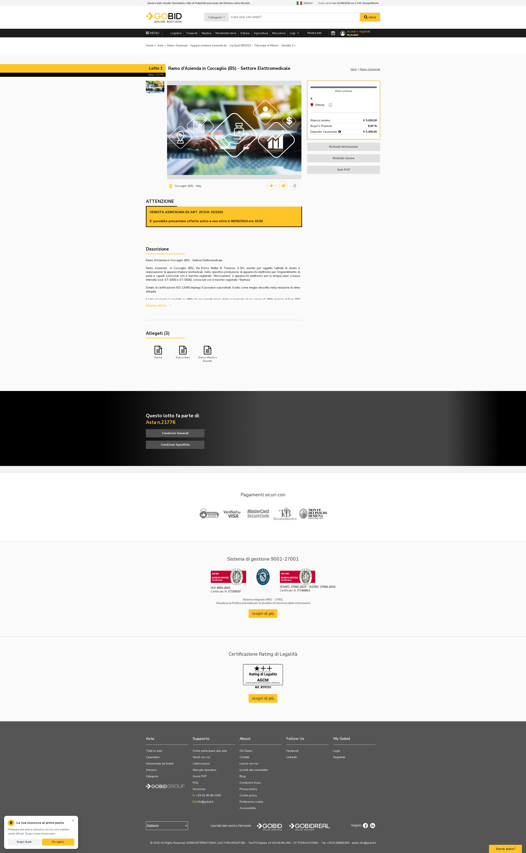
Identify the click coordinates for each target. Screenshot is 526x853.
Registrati (339, 757)
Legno (294, 33)
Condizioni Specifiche (175, 445)
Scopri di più (24, 842)
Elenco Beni (183, 357)
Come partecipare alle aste (210, 751)
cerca (372, 17)
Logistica (176, 33)
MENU (154, 33)
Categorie (215, 17)
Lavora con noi (249, 764)
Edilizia (245, 33)
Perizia (158, 357)
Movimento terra (226, 33)
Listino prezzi (201, 764)
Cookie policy (248, 795)
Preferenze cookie (251, 802)
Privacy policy (248, 789)
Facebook (292, 751)
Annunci (151, 770)
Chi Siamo (246, 751)
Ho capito (58, 842)
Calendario (153, 757)
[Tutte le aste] (333, 33)
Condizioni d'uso (250, 783)
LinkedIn (291, 757)
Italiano (307, 3)
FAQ (195, 783)
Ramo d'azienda (370, 69)
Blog (243, 776)
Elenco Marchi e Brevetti (207, 359)
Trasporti (191, 33)
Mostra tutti (314, 33)
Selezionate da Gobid (159, 764)
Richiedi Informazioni (343, 147)
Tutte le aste (154, 751)
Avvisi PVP (199, 776)
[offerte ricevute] (330, 105)
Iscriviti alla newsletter (254, 770)
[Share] (283, 185)
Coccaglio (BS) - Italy (187, 186)
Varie (353, 69)
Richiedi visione (343, 158)
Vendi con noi (201, 757)
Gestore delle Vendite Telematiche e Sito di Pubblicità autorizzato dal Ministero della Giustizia (198, 3)
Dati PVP (343, 170)
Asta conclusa (343, 91)
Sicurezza (199, 789)
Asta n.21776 (155, 74)
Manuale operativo (204, 770)
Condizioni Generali (175, 433)
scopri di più (263, 613)
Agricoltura (261, 33)
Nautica (206, 33)
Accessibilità (248, 808)
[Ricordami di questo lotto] (295, 185)
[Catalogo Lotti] (271, 185)
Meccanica (279, 33)
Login (336, 751)
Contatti (244, 757)
